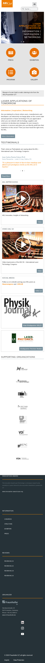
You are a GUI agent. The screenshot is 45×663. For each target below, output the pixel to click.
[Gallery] (34, 72)
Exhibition (34, 60)
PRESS (6, 533)
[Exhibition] (34, 52)
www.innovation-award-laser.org (12, 491)
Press (10, 60)
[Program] (10, 72)
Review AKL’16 (9, 575)
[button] (21, 41)
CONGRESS (8, 519)
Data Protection (19, 660)
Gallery (34, 80)
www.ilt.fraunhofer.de (9, 615)
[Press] (10, 52)
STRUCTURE (8, 524)
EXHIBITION (7, 529)
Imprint (6, 660)
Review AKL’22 (9, 566)
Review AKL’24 (9, 561)
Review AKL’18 (9, 571)
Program (11, 80)
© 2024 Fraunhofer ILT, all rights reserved (18, 655)
